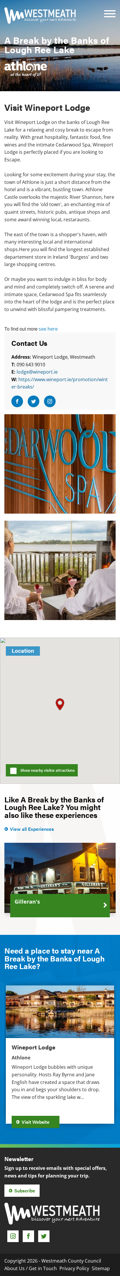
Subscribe (24, 1190)
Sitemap (101, 1268)
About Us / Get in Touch (30, 1268)
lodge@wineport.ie (37, 372)
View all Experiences (32, 829)
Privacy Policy (74, 1268)
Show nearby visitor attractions (47, 770)
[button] (60, 704)
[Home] (40, 15)
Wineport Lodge (33, 1047)
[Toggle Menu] (110, 10)
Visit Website (36, 1121)
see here (48, 329)
